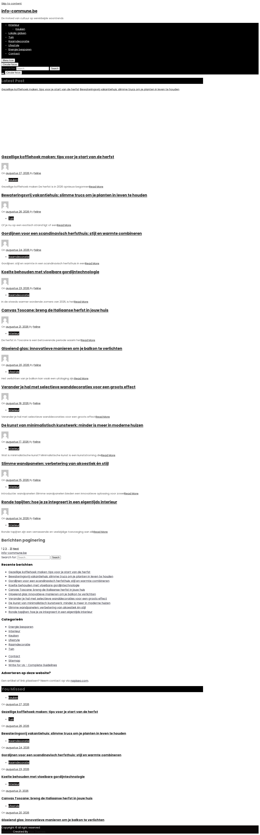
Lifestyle (13, 45)
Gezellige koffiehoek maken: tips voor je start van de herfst (40, 89)
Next (16, 548)
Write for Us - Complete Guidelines (32, 665)
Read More (96, 186)
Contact (14, 53)
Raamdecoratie (18, 41)
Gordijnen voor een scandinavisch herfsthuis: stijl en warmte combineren (71, 233)
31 (11, 548)
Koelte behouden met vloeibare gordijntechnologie (50, 271)
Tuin (11, 37)
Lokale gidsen (17, 33)
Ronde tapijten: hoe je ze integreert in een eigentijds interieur (59, 502)
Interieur (13, 25)
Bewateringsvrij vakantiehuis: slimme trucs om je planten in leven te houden (129, 89)
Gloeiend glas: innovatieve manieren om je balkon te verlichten (61, 348)
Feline (37, 173)
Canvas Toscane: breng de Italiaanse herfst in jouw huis (54, 310)
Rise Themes (37, 831)
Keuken (20, 29)
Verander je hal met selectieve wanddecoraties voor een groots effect (68, 386)
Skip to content (11, 3)
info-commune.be (19, 11)
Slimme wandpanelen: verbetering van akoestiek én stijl (55, 463)
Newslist (7, 831)
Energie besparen (19, 49)
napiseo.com (79, 681)
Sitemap (14, 661)
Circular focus (10, 64)
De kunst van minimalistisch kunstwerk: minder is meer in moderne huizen (72, 425)
